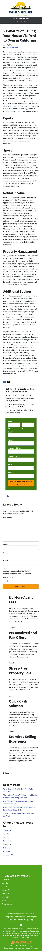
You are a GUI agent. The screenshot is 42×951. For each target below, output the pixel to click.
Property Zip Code (15, 456)
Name (10, 421)
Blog (31, 920)
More (25, 21)
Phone (10, 440)
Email (10, 432)
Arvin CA (6, 834)
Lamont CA (7, 841)
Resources (12, 920)
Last (23, 428)
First (9, 428)
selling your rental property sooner (21, 106)
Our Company (32, 917)
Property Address (15, 448)
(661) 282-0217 (24, 18)
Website (6, 560)
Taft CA (5, 837)
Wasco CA (6, 851)
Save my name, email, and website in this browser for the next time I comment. (18, 572)
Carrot (36, 948)
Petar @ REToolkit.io (13, 47)
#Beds (10, 464)
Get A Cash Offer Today (16, 914)
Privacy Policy (23, 920)
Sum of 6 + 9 (8, 577)
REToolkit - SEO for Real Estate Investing (21, 946)
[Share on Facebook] (4, 382)
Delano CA (7, 848)
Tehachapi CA (8, 855)
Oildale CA (7, 844)
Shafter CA (7, 830)
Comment (7, 518)
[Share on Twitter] (8, 382)
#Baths (11, 472)
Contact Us (18, 21)
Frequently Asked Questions (15, 917)
